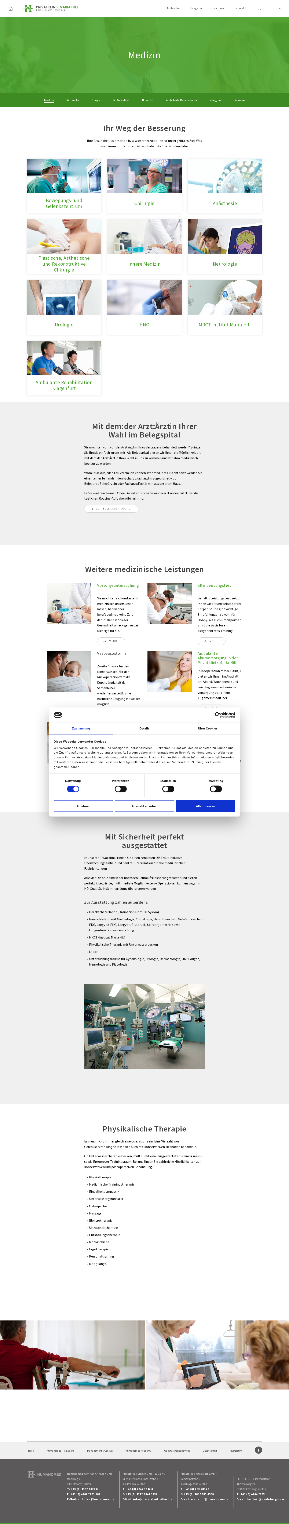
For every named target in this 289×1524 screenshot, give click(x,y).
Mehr (113, 641)
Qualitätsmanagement (177, 1450)
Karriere (219, 8)
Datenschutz (210, 1450)
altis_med (216, 100)
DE (275, 8)
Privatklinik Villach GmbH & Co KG (143, 1474)
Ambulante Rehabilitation (182, 100)
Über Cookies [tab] (208, 728)
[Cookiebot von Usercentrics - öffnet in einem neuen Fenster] (216, 715)
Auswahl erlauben (145, 806)
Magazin (196, 8)
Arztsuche (173, 8)
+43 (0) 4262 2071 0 (84, 1489)
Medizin (49, 100)
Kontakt (241, 8)
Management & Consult (100, 1450)
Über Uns (148, 100)
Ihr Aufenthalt (121, 100)
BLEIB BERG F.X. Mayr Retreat (253, 1479)
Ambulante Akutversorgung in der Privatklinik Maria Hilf (218, 658)
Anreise (240, 100)
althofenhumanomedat (97, 1499)
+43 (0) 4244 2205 (253, 1494)
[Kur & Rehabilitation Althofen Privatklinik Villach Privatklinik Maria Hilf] (10, 8)
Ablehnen (84, 806)
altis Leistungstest (214, 585)
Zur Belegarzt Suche (113, 509)
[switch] (121, 789)
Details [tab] (144, 728)
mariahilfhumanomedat (210, 1499)
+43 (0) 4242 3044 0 (139, 1489)
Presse (30, 1450)
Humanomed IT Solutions (60, 1450)
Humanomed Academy (138, 1450)
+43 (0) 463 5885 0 (196, 1489)
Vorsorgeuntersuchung (118, 585)
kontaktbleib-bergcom (265, 1499)
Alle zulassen (205, 806)
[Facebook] (258, 1450)
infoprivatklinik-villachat (153, 1499)
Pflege (96, 100)
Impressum (236, 1450)
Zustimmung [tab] (81, 728)
